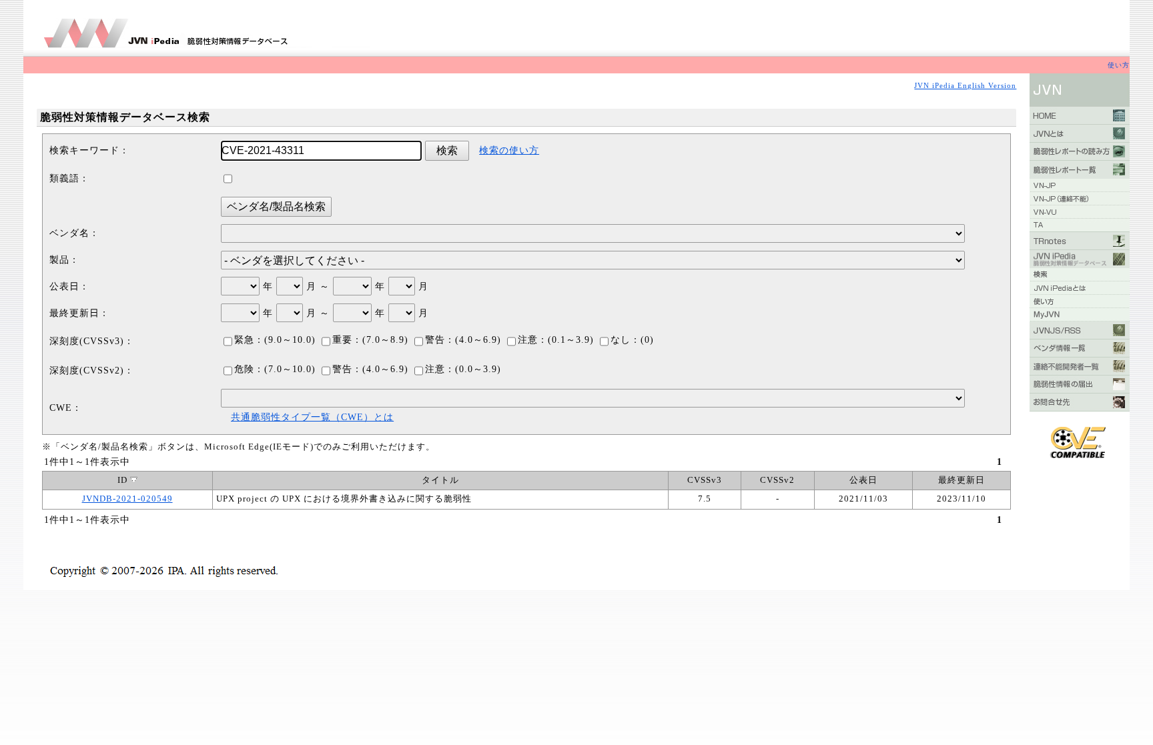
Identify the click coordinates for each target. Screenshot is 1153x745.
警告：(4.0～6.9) (463, 340)
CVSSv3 (704, 480)
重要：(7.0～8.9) (370, 340)
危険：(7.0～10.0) (275, 369)
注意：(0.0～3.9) (463, 369)
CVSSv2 (777, 480)
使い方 (1119, 65)
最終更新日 (961, 480)
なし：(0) (632, 340)
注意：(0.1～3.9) (556, 340)
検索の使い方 (509, 150)
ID (123, 480)
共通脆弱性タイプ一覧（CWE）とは (312, 417)
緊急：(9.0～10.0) (275, 340)
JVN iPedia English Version (965, 85)
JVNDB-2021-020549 (127, 499)
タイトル (440, 480)
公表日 (863, 480)
